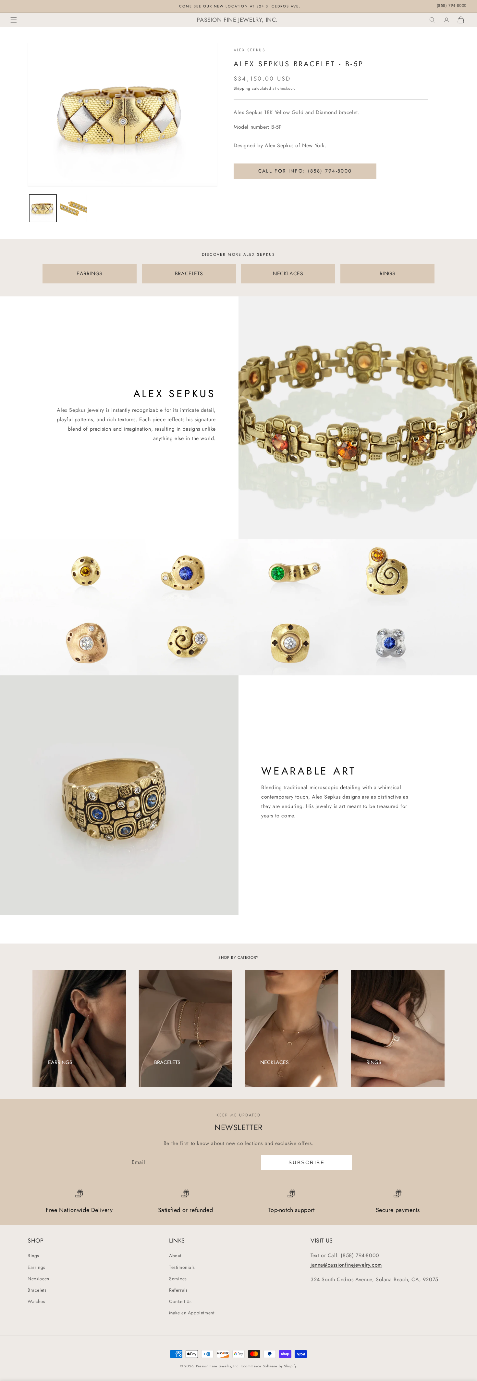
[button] (13, 20)
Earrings (36, 1267)
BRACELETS (189, 273)
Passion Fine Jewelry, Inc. (218, 1366)
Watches (36, 1301)
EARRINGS (90, 273)
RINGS (388, 273)
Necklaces (38, 1278)
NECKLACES (288, 273)
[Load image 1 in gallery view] (42, 208)
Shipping (242, 88)
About (175, 1255)
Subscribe (306, 1162)
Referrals (178, 1290)
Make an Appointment (191, 1312)
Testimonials (182, 1267)
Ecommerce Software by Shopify (269, 1366)
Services (178, 1278)
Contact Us (180, 1301)
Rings (33, 1255)
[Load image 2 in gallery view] (73, 208)
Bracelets (37, 1290)
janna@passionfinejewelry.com (346, 1265)
